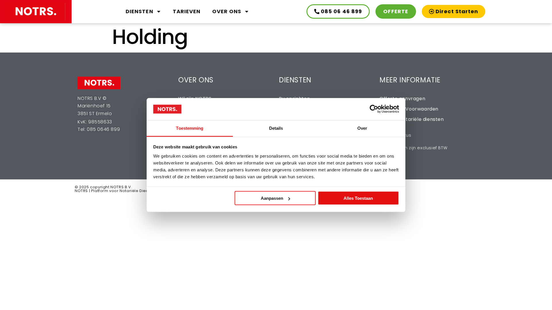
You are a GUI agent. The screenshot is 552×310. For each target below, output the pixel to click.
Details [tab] (276, 127)
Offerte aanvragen (402, 98)
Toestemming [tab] (189, 127)
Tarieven (187, 11)
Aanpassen (272, 198)
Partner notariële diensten (411, 119)
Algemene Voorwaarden (408, 109)
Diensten (139, 11)
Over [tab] (362, 127)
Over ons (226, 11)
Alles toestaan (358, 198)
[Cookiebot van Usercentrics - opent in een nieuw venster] (374, 109)
